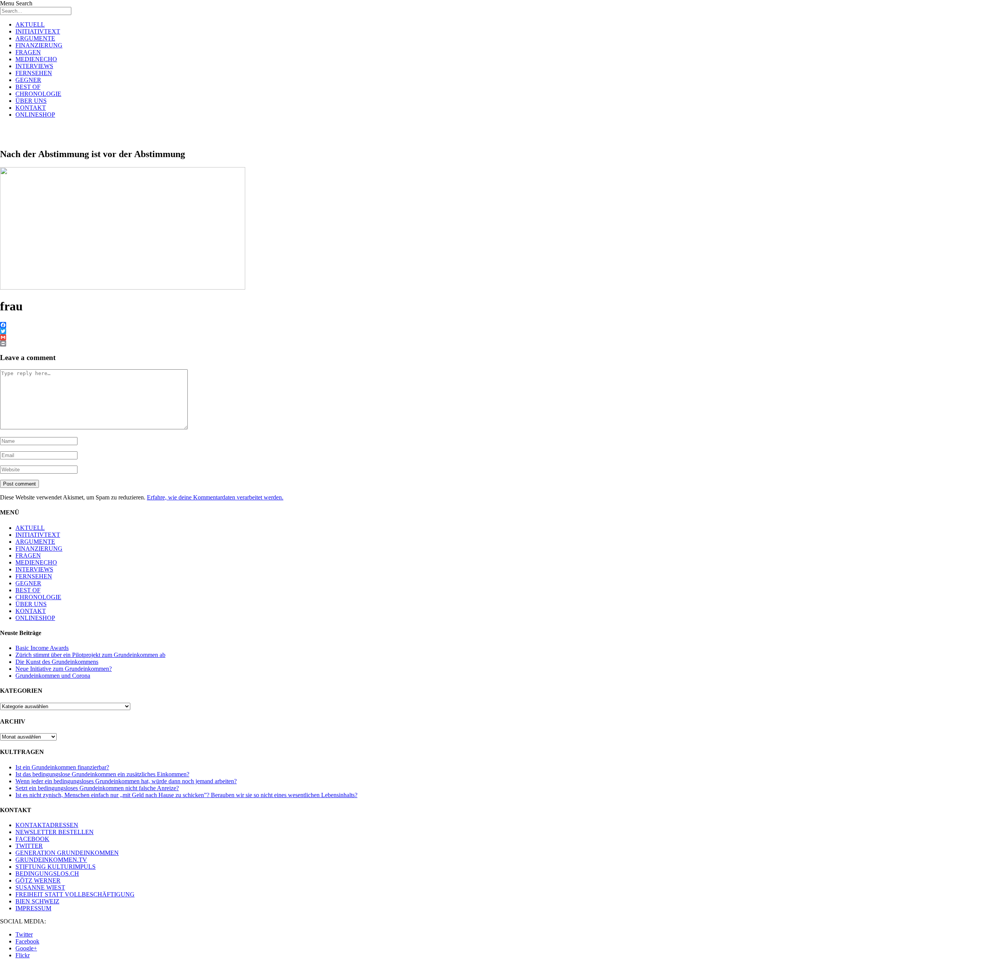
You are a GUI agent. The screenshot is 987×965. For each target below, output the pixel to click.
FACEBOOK (32, 839)
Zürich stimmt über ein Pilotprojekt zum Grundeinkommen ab (90, 655)
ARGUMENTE (35, 38)
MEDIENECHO (36, 59)
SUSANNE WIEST (40, 887)
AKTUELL (30, 24)
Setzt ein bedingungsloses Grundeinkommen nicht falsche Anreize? (97, 788)
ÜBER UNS (31, 100)
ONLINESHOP (35, 114)
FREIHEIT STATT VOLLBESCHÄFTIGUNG (75, 894)
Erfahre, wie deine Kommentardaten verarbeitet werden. (215, 497)
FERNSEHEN (33, 73)
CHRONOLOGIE (38, 93)
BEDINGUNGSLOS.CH (47, 873)
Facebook (27, 941)
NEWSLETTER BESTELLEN (54, 832)
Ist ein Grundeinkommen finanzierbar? (62, 767)
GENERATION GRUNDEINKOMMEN (67, 852)
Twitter (24, 934)
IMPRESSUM (33, 908)
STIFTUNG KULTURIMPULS (55, 866)
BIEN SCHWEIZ (37, 901)
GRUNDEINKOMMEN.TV (51, 859)
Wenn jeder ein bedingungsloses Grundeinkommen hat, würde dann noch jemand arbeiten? (126, 781)
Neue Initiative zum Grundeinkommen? (63, 668)
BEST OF (27, 87)
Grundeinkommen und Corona (52, 675)
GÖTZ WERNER (38, 880)
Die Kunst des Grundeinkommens (56, 661)
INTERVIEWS (34, 66)
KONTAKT (30, 107)
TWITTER (29, 846)
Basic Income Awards (42, 648)
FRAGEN (28, 52)
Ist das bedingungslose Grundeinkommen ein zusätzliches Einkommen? (102, 774)
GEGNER (28, 80)
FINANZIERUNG (38, 45)
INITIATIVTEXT (37, 31)
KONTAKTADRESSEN (46, 825)
